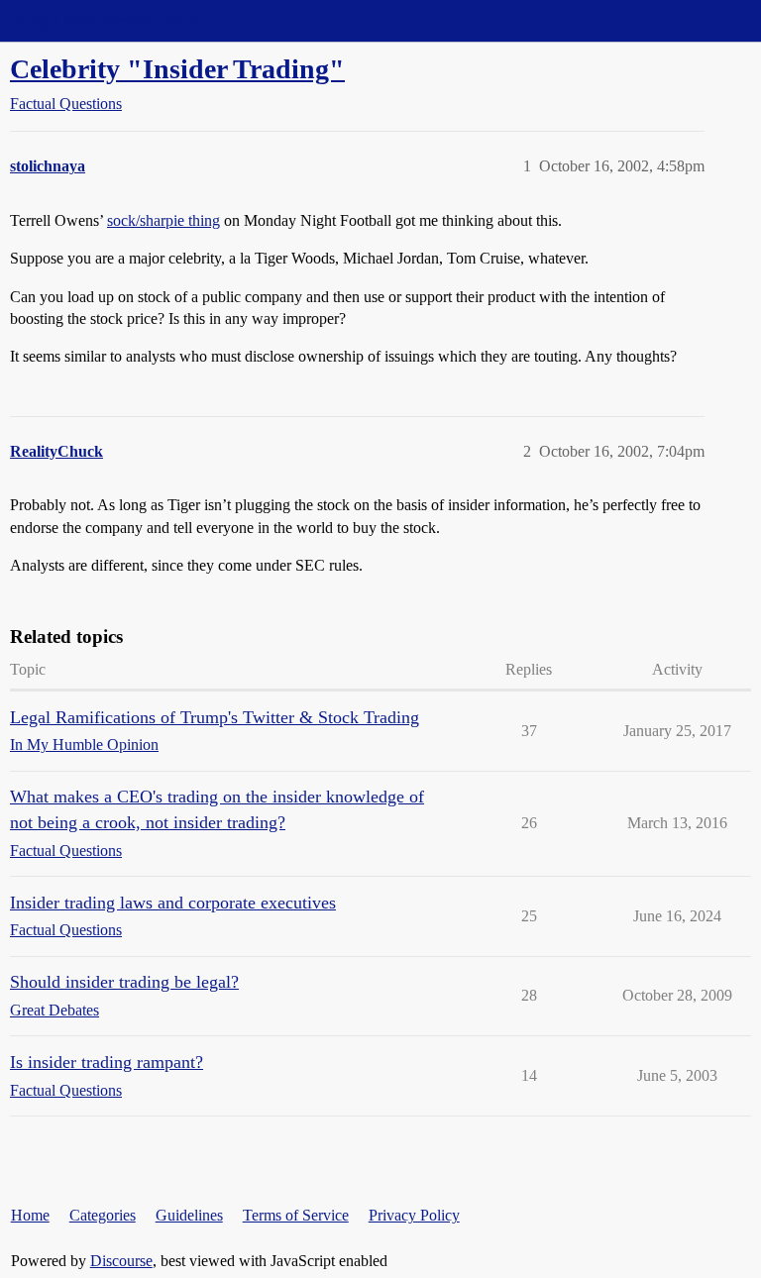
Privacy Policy (414, 1215)
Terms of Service (296, 1215)
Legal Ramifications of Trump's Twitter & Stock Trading (214, 717)
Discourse (121, 1260)
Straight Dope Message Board (104, 20)
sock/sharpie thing (163, 220)
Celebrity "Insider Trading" (177, 68)
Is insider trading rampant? (106, 1062)
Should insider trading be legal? (124, 982)
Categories (102, 1215)
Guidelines (189, 1215)
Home (30, 1215)
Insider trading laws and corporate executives (173, 902)
